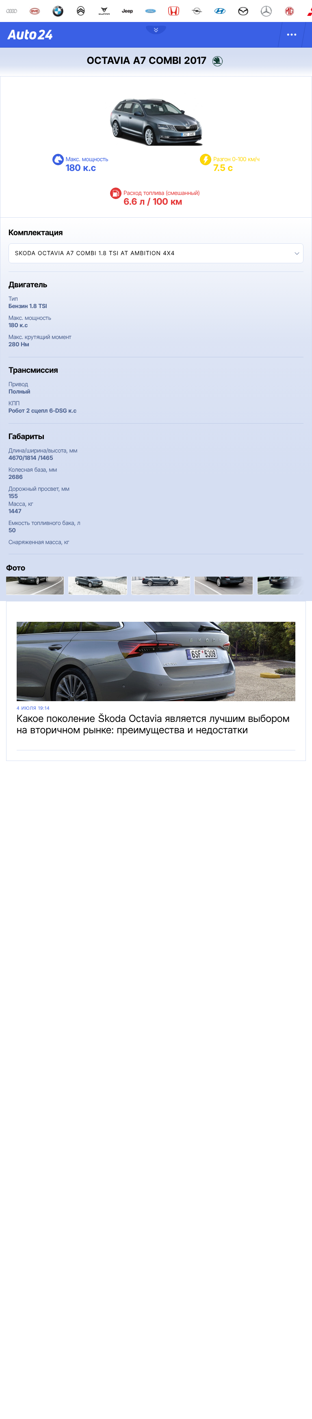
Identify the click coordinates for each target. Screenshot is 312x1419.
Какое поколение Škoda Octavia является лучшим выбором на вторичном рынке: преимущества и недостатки (153, 724)
